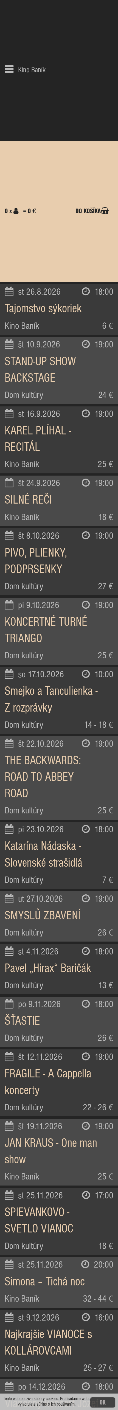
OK (103, 1402)
